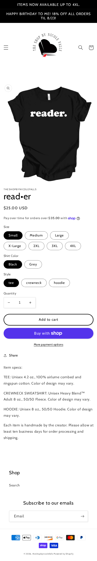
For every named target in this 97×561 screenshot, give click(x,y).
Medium (36, 235)
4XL (73, 246)
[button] (6, 47)
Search (14, 485)
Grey (33, 264)
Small (13, 235)
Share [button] (13, 355)
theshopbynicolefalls (42, 554)
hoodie (59, 283)
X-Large (15, 246)
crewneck (34, 283)
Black (13, 264)
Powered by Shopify (63, 554)
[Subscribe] (82, 516)
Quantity (10, 293)
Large (59, 235)
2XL (36, 246)
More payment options (48, 344)
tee (11, 283)
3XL (55, 246)
